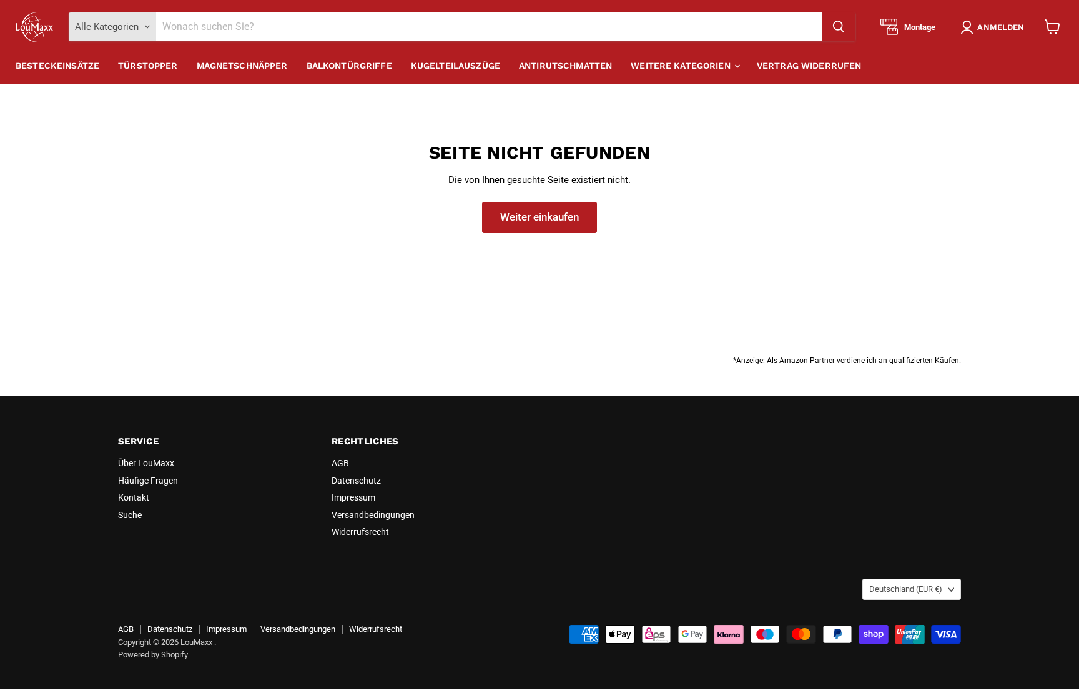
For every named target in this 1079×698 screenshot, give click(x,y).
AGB (340, 463)
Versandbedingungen (373, 515)
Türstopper (147, 66)
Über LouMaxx (146, 463)
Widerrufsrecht (360, 532)
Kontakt (133, 497)
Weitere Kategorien (682, 66)
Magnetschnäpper (242, 66)
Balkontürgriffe (349, 66)
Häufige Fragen (148, 481)
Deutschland (905, 589)
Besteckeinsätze (57, 66)
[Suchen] (838, 26)
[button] (994, 27)
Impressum (353, 497)
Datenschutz (356, 481)
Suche (130, 515)
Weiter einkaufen (539, 217)
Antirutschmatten (565, 66)
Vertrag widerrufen (809, 66)
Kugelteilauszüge (455, 66)
